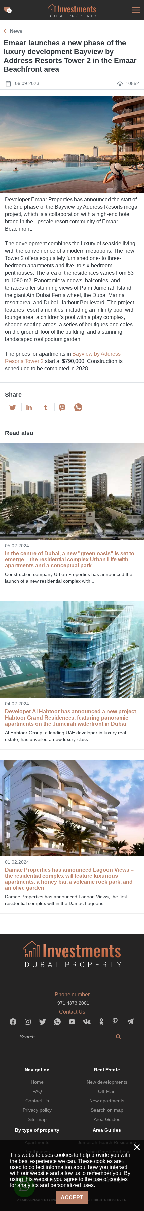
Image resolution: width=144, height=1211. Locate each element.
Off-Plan (107, 1091)
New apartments (106, 1100)
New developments (107, 1082)
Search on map (107, 1110)
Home (37, 1082)
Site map (37, 1119)
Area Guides (107, 1119)
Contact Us (37, 1100)
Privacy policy (37, 1110)
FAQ (37, 1091)
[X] (13, 407)
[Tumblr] (46, 407)
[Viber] (62, 407)
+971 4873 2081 (72, 1003)
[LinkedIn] (29, 407)
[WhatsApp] (78, 407)
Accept (72, 1197)
